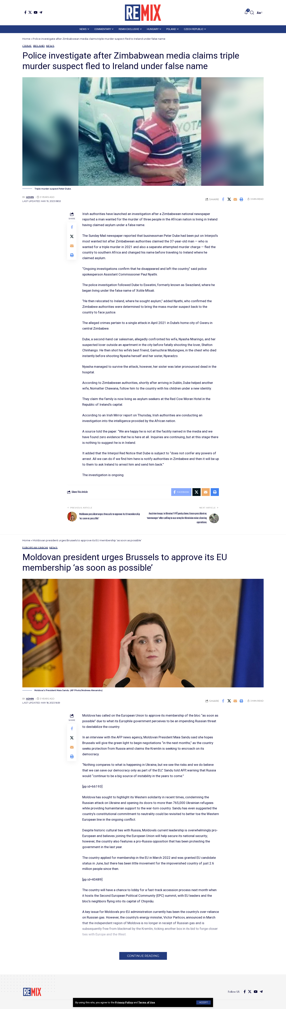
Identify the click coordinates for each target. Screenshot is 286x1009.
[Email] (235, 199)
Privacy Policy (124, 1002)
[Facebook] (25, 12)
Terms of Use (146, 1002)
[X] (30, 12)
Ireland (39, 46)
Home (26, 38)
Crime (27, 46)
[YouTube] (35, 12)
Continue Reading (143, 956)
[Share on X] (229, 199)
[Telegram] (40, 12)
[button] (203, 1002)
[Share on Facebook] (223, 199)
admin (30, 197)
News (50, 46)
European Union (35, 547)
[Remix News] (143, 12)
